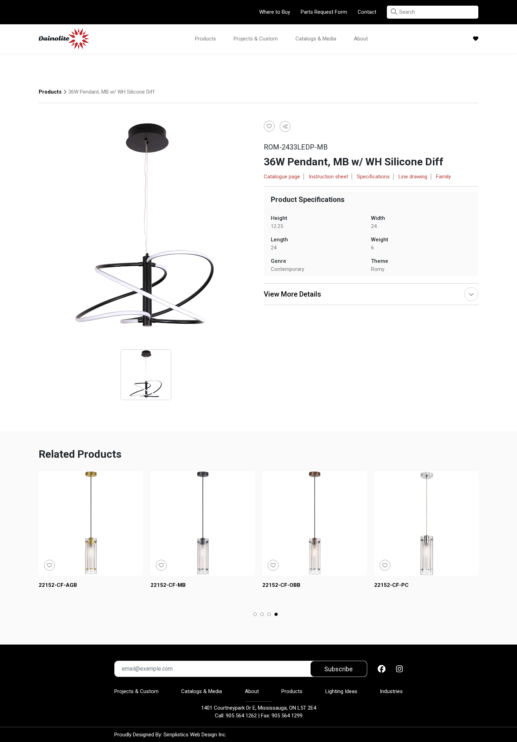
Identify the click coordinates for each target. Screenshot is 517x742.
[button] (393, 12)
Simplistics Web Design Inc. (195, 734)
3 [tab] (269, 615)
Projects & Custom (256, 39)
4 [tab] (276, 615)
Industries (391, 691)
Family (443, 176)
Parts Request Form (324, 12)
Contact (367, 12)
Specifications (373, 176)
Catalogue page (282, 176)
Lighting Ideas (341, 691)
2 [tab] (262, 615)
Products (205, 39)
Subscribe (338, 669)
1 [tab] (255, 615)
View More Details (292, 294)
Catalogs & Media (315, 39)
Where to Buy (274, 12)
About (361, 39)
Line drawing (412, 176)
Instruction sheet (328, 176)
